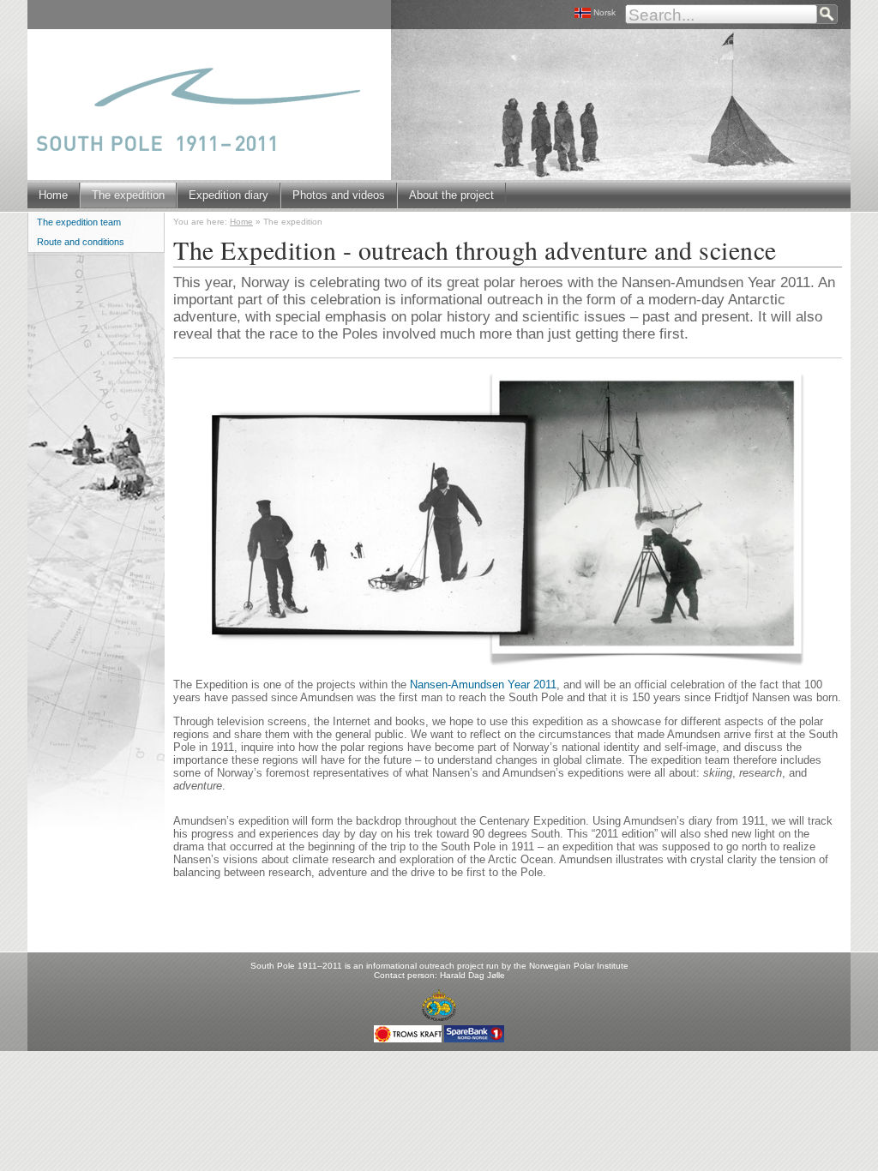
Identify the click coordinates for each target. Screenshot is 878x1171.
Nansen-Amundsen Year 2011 (483, 684)
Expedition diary (228, 195)
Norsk (604, 12)
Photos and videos (338, 195)
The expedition (128, 195)
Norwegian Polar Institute (578, 965)
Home (53, 195)
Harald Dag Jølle (472, 975)
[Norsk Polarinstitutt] (439, 1009)
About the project (451, 195)
